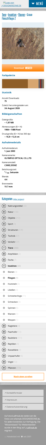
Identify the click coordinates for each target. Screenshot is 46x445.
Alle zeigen (19, 199)
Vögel (12, 362)
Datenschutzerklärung (17, 406)
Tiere (4, 15)
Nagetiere (14, 326)
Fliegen (21, 15)
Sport (12, 224)
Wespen (13, 320)
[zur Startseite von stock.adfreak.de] (15, 5)
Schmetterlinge (17, 296)
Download (23, 68)
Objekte (14, 218)
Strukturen (15, 230)
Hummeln (14, 284)
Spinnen (13, 308)
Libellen (13, 290)
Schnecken (14, 302)
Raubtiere (15, 338)
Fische (12, 260)
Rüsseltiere (14, 350)
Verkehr (13, 242)
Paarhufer (14, 332)
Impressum (12, 399)
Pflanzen (14, 368)
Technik (13, 236)
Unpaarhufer (15, 356)
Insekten (12, 15)
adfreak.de (32, 427)
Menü (39, 3)
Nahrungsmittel (17, 206)
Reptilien (13, 344)
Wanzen (13, 314)
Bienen (12, 272)
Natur (13, 212)
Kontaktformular (14, 393)
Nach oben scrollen (23, 376)
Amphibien (14, 254)
